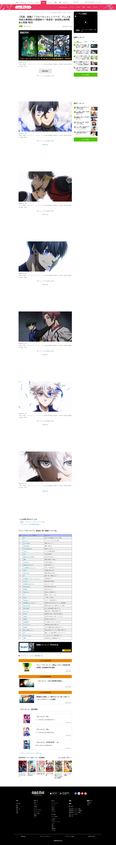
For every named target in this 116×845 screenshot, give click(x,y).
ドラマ (53, 823)
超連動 (25, 589)
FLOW (25, 613)
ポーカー (66, 2)
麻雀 (60, 2)
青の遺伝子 (26, 622)
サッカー (36, 804)
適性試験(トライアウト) (29, 603)
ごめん (25, 551)
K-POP (53, 819)
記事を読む (45, 71)
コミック (72, 7)
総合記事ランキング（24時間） (75, 810)
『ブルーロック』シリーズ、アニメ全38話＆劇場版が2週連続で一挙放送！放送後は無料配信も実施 (56, 12)
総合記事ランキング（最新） (75, 809)
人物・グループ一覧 (73, 814)
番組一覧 (71, 816)
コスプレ (95, 7)
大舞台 (25, 616)
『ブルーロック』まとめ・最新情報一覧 (31, 655)
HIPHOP (53, 828)
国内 (17, 805)
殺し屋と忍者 (27, 605)
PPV (88, 804)
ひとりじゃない (27, 635)
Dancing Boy (27, 586)
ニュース (30, 2)
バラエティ (54, 818)
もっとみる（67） (64, 757)
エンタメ (50, 2)
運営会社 (23, 836)
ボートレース (37, 811)
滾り (25, 554)
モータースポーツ (37, 809)
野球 (35, 802)
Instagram (85, 793)
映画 (53, 825)
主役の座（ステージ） (29, 584)
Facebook (75, 793)
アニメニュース (63, 7)
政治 (17, 810)
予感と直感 (26, 546)
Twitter (79, 793)
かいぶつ (26, 540)
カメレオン (26, 611)
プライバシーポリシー (45, 836)
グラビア (53, 830)
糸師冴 (25, 619)
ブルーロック (27, 26)
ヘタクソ (26, 581)
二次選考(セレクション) (29, 567)
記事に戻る (45, 144)
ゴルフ (35, 808)
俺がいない (26, 592)
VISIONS (89, 802)
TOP (17, 2)
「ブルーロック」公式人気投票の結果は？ (30, 524)
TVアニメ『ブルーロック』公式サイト (31, 753)
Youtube (82, 793)
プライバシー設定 (69, 836)
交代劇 (25, 627)
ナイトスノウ (27, 624)
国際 (17, 807)
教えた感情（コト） (28, 630)
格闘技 (35, 815)
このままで (26, 562)
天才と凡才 (26, 573)
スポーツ (37, 2)
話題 (17, 812)
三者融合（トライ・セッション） (32, 578)
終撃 (25, 638)
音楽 (53, 826)
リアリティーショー (56, 821)
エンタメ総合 (54, 816)
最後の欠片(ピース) (28, 565)
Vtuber (89, 7)
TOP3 (25, 570)
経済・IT (18, 809)
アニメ (43, 2)
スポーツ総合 (37, 813)
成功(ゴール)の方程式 (29, 556)
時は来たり (26, 600)
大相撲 (35, 806)
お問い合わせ (91, 836)
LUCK (25, 597)
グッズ (78, 7)
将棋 (55, 2)
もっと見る (85, 74)
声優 (83, 7)
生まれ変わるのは (28, 548)
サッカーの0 (27, 543)
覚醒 (25, 559)
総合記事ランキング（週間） (75, 812)
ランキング (23, 2)
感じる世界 (26, 608)
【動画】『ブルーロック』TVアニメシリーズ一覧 (32, 522)
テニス (35, 816)
